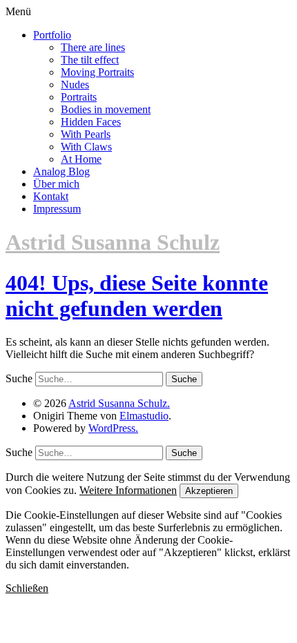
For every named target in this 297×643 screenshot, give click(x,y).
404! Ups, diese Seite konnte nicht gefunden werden (137, 295)
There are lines (93, 47)
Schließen (27, 588)
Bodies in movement (106, 109)
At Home (81, 159)
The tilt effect (90, 60)
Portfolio (52, 35)
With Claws (86, 146)
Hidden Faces (91, 122)
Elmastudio (144, 416)
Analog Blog (61, 171)
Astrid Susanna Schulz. (119, 403)
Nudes (75, 84)
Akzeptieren (209, 491)
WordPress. (113, 428)
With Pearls (86, 134)
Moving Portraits (97, 72)
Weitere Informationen (128, 490)
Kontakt (50, 196)
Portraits (79, 97)
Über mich (56, 184)
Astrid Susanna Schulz (113, 242)
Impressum (57, 209)
